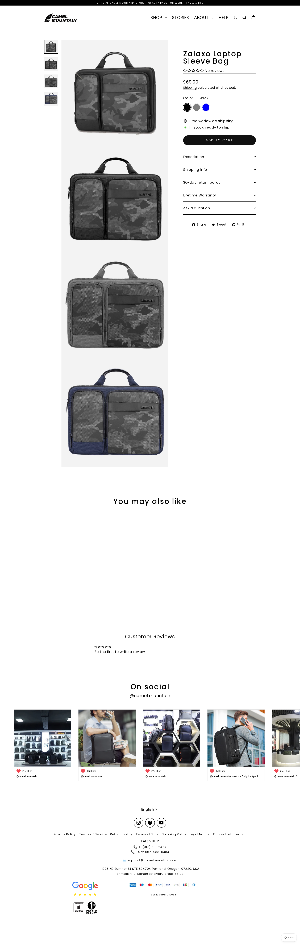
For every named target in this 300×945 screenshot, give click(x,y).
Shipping (190, 88)
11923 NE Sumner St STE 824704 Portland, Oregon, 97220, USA (150, 869)
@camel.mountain (150, 696)
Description (193, 156)
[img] (85, 894)
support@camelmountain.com (152, 860)
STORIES (180, 18)
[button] (194, 70)
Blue (206, 107)
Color (196, 98)
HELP (223, 18)
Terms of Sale (147, 834)
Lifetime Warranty (199, 195)
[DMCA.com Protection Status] (78, 907)
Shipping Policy (174, 834)
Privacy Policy (64, 834)
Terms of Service (93, 834)
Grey (197, 107)
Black (187, 107)
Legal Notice (200, 834)
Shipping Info (195, 169)
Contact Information (230, 834)
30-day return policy (201, 182)
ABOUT (202, 18)
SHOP (157, 18)
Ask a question (196, 208)
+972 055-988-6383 (152, 852)
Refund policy (121, 834)
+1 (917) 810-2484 (152, 847)
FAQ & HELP (150, 841)
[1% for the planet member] (91, 907)
